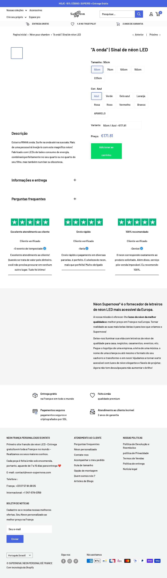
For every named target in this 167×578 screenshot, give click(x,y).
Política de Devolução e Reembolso (136, 445)
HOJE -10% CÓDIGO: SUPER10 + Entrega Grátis (83, 3)
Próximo (154, 34)
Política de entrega (133, 463)
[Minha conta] (151, 14)
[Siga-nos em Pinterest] (76, 561)
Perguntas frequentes (86, 444)
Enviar (15, 538)
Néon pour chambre (40, 34)
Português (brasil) (16, 555)
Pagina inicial (19, 34)
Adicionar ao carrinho (106, 151)
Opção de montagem (86, 470)
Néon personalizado (85, 449)
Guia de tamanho (83, 465)
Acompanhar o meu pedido (89, 459)
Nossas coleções (15, 10)
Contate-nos (81, 454)
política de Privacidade (136, 453)
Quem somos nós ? (84, 475)
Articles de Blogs (83, 481)
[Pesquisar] (139, 14)
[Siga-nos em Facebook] (63, 561)
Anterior (139, 34)
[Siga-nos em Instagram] (69, 561)
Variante (96, 125)
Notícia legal (130, 468)
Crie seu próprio (15, 17)
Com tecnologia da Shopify (20, 567)
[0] (158, 14)
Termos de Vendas (133, 458)
